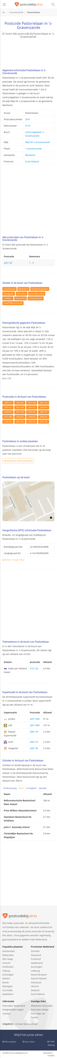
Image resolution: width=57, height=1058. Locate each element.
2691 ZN (43, 421)
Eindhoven (8, 966)
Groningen (8, 974)
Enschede (7, 990)
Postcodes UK (38, 1013)
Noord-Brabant (39, 974)
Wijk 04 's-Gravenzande (37, 142)
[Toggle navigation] (4, 4)
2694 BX (8, 412)
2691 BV (19, 402)
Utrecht (6, 962)
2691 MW (8, 417)
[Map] (28, 501)
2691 (27, 119)
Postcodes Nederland (13, 1005)
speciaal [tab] (42, 788)
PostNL (34, 1017)
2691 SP (43, 412)
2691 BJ (8, 421)
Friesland (36, 958)
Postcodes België (40, 1009)
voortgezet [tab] (31, 788)
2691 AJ (8, 407)
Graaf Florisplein (36, 293)
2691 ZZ (31, 421)
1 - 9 (31, 262)
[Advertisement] (28, 201)
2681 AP (34, 731)
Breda (5, 982)
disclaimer (48, 1052)
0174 (27, 125)
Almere (6, 978)
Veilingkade (9, 293)
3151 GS (34, 668)
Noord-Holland (39, 978)
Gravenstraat (9, 288)
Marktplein (23, 288)
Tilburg (6, 970)
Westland (30, 155)
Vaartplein (21, 293)
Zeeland (35, 990)
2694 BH (43, 407)
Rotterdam (8, 955)
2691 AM (32, 402)
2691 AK (31, 412)
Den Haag (7, 958)
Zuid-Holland (32, 161)
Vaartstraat (20, 298)
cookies (51, 1055)
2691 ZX (19, 417)
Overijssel (36, 982)
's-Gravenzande (33, 148)
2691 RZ (8, 262)
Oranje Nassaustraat (27, 1023)
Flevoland (36, 955)
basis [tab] (21, 788)
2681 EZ (34, 741)
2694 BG (31, 417)
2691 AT (31, 407)
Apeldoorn (7, 994)
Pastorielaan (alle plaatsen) (18, 460)
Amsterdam (8, 951)
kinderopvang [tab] (10, 788)
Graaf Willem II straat (13, 303)
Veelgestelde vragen (13, 1009)
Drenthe (35, 951)
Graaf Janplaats (35, 298)
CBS (9, 378)
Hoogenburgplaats (40, 288)
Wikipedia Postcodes (42, 1005)
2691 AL (8, 402)
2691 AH (43, 402)
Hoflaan (7, 298)
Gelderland (37, 962)
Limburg (35, 970)
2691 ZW (20, 407)
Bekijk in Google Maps (14, 560)
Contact (6, 1013)
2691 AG (20, 421)
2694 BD (43, 417)
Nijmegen (7, 986)
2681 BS (34, 748)
